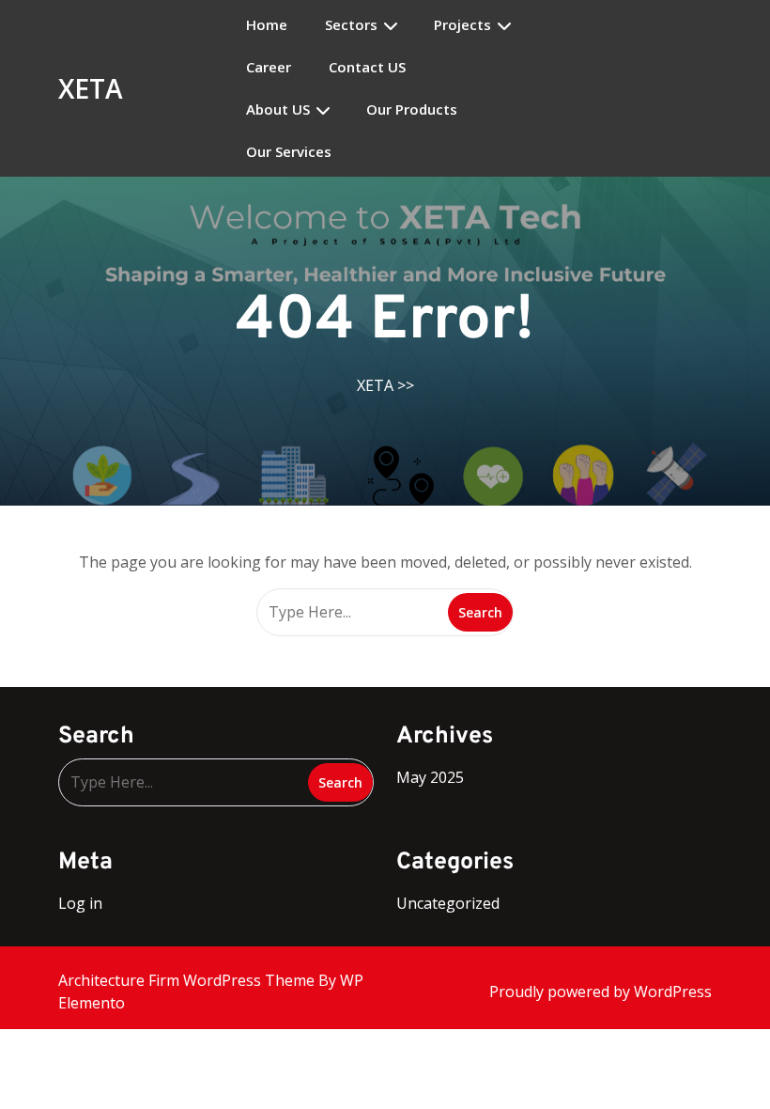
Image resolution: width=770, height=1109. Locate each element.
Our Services (288, 152)
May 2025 (430, 777)
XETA (90, 88)
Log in (80, 903)
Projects (462, 25)
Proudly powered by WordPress (600, 991)
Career (268, 67)
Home (266, 25)
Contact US (367, 67)
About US (278, 109)
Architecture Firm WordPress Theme (188, 980)
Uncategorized (448, 903)
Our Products (411, 109)
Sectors (351, 25)
